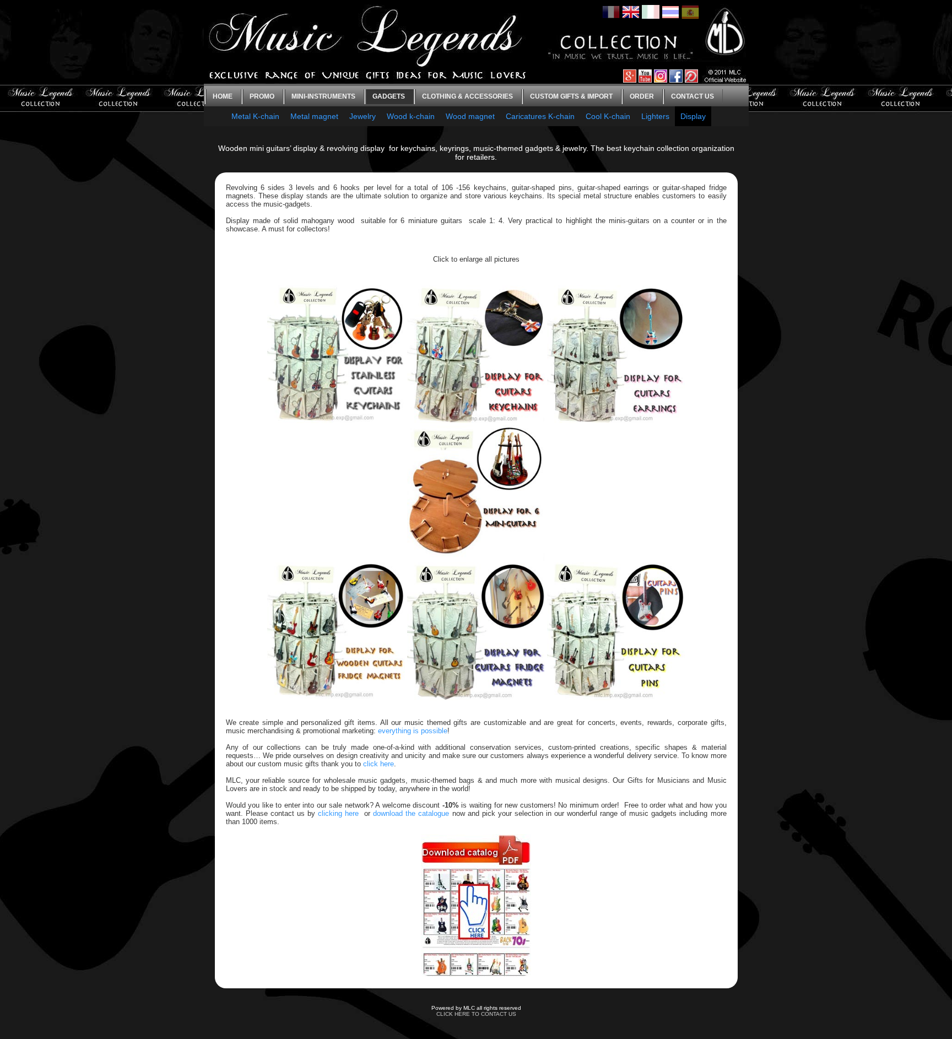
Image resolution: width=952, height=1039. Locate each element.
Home (222, 96)
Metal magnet (314, 116)
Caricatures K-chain (540, 116)
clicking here (338, 813)
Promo (262, 96)
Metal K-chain (255, 116)
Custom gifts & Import (571, 96)
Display (693, 116)
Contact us (692, 96)
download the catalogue (411, 813)
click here (378, 764)
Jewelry (362, 116)
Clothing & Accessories (467, 96)
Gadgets (388, 96)
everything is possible (412, 731)
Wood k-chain (411, 116)
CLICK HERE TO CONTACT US (476, 1014)
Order (642, 96)
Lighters (655, 116)
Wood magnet (470, 116)
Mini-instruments (323, 96)
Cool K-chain (608, 116)
